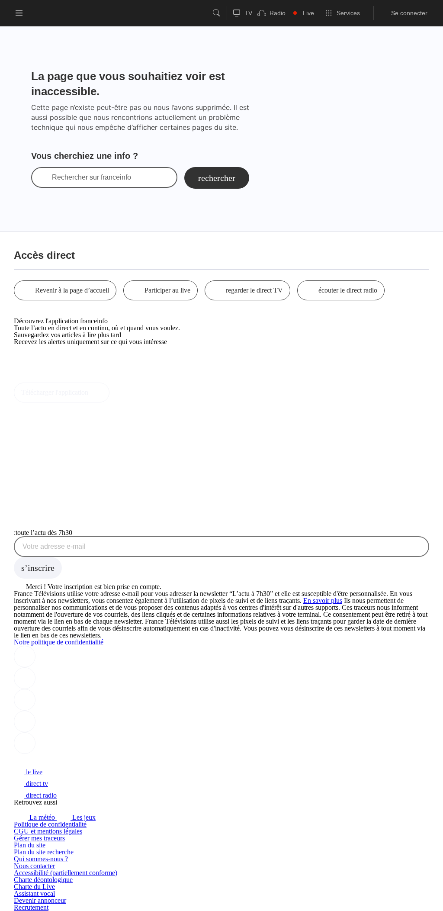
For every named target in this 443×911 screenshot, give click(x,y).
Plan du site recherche (44, 852)
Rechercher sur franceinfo (91, 177)
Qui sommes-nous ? (41, 859)
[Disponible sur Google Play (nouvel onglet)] (43, 379)
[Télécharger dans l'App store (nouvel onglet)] (41, 360)
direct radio (40, 795)
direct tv (36, 783)
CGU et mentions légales (48, 831)
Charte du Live (34, 886)
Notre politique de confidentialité (58, 642)
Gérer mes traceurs (39, 838)
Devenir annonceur (40, 900)
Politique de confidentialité (50, 824)
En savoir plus (322, 600)
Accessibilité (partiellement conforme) (65, 872)
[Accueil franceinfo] (43, 760)
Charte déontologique (43, 879)
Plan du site (29, 845)
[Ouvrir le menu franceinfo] (19, 13)
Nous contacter (34, 865)
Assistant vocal (34, 893)
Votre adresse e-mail (54, 546)
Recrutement (31, 907)
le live (33, 772)
